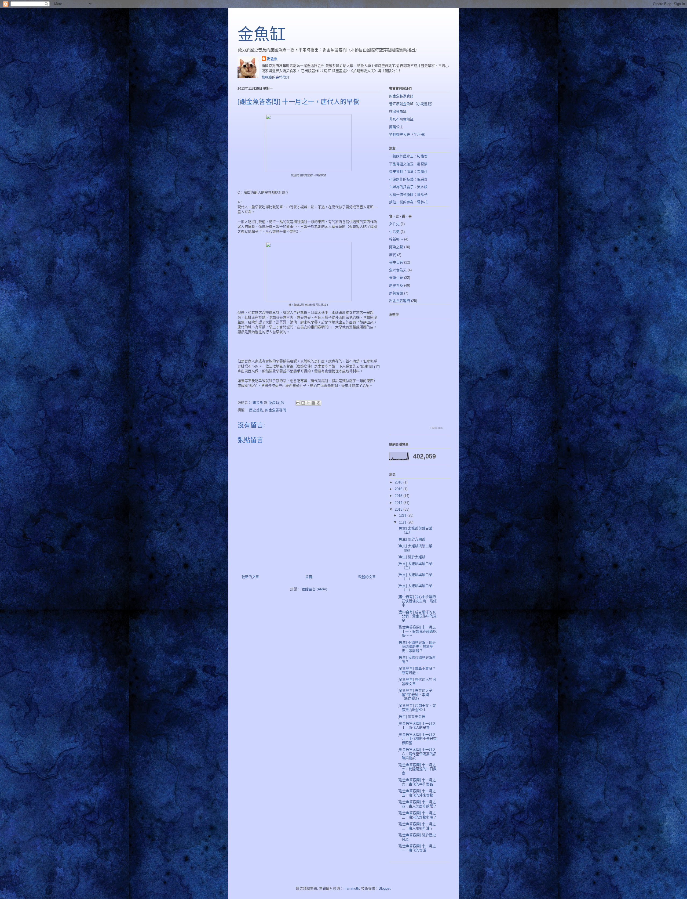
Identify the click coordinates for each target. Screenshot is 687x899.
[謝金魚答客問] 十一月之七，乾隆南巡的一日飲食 (417, 769)
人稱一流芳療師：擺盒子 (408, 195)
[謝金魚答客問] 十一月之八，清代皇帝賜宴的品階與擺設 (417, 754)
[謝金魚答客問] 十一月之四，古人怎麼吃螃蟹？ (417, 804)
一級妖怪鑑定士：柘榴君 (408, 156)
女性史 (394, 224)
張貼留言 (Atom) (314, 589)
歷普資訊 (396, 293)
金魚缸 (261, 35)
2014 (399, 503)
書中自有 (396, 262)
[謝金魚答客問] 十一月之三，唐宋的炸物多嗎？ (417, 815)
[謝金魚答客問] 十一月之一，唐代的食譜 (417, 848)
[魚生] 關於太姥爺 (411, 557)
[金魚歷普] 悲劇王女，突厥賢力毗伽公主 (417, 707)
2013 (399, 509)
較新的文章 (250, 577)
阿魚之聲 (396, 247)
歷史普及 (256, 410)
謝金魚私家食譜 (401, 96)
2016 (399, 489)
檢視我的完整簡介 (276, 77)
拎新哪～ (396, 239)
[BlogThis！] (303, 403)
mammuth (351, 888)
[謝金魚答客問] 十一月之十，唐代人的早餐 (417, 725)
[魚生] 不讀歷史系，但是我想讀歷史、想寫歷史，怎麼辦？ (417, 646)
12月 (403, 515)
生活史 (394, 232)
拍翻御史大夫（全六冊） (408, 134)
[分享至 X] (308, 403)
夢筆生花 (396, 278)
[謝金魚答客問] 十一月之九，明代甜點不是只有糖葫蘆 (417, 738)
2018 (399, 482)
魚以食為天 (398, 270)
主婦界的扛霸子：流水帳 (408, 187)
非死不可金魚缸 (401, 119)
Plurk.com (436, 427)
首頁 (308, 577)
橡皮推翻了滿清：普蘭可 (408, 171)
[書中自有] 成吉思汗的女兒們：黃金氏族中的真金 (417, 616)
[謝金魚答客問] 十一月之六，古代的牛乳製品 (417, 782)
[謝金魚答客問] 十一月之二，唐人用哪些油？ (417, 826)
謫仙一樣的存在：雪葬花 (408, 202)
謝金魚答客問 (275, 410)
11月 (403, 522)
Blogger (384, 888)
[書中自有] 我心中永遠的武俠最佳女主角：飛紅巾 (417, 601)
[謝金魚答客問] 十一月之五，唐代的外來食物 (417, 793)
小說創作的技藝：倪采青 (408, 179)
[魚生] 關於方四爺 (411, 539)
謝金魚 (272, 59)
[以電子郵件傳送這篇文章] (298, 403)
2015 (399, 496)
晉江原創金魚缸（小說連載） (411, 104)
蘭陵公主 (396, 127)
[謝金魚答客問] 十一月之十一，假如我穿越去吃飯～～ (417, 631)
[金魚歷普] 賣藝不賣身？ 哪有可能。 (417, 670)
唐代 (392, 255)
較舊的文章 (367, 577)
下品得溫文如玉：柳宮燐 (408, 164)
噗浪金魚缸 (398, 111)
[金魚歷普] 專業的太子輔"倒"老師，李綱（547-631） (415, 694)
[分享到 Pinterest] (318, 403)
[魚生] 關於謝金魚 (411, 716)
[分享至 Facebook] (313, 403)
